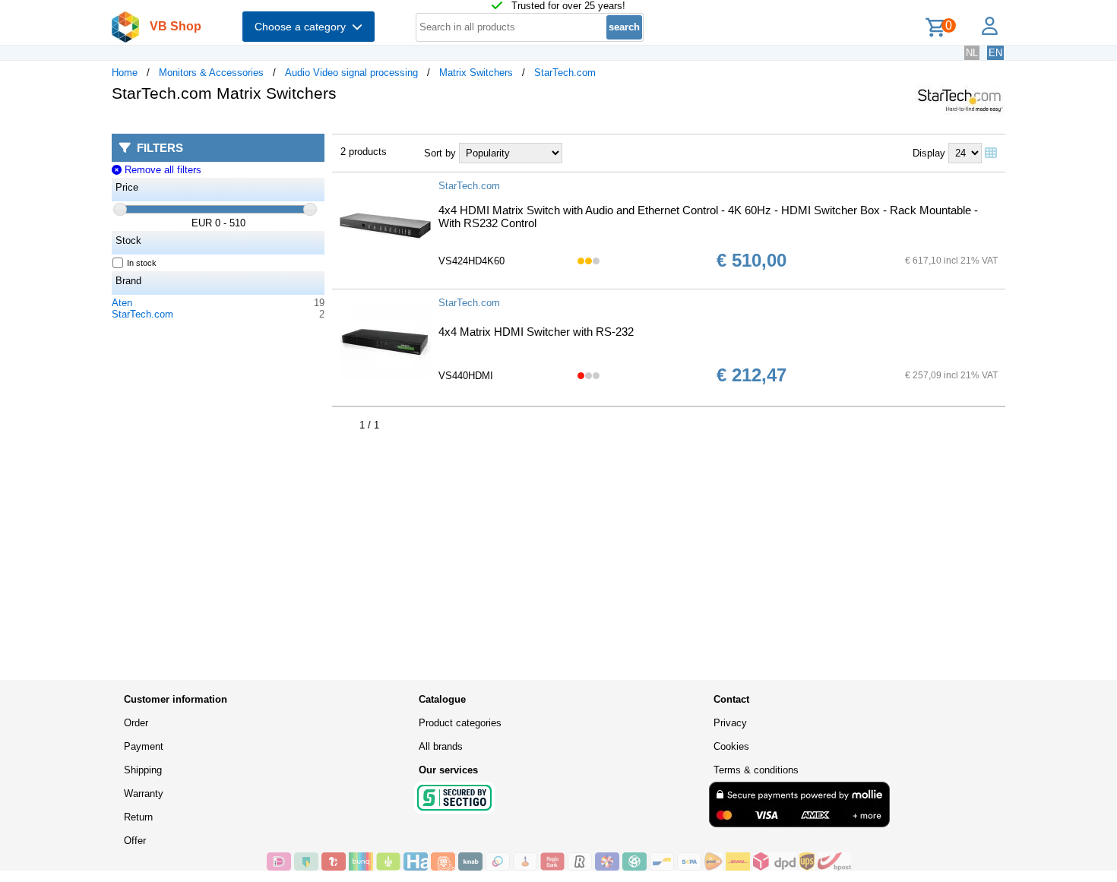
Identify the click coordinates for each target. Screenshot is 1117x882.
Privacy (730, 723)
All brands (441, 746)
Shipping (143, 770)
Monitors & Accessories (211, 72)
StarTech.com (565, 72)
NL (972, 52)
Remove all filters (161, 169)
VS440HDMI (465, 375)
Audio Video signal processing (351, 72)
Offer (135, 840)
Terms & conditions (756, 770)
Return (138, 817)
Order (136, 723)
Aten (122, 302)
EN (995, 52)
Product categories (460, 723)
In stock (142, 262)
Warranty (143, 793)
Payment (143, 746)
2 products (363, 151)
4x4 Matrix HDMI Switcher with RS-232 (536, 331)
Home (125, 72)
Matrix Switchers (476, 72)
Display (929, 153)
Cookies (731, 746)
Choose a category (303, 27)
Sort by (440, 153)
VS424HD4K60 (471, 261)
